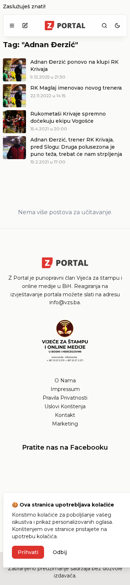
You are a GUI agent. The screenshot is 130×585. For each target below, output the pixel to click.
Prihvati (28, 552)
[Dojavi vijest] (24, 25)
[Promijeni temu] (117, 25)
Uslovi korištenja (65, 406)
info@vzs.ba (64, 302)
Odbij (60, 552)
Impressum (65, 389)
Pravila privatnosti (65, 398)
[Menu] (12, 25)
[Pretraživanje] (104, 25)
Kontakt (65, 415)
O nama (65, 380)
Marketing (65, 423)
